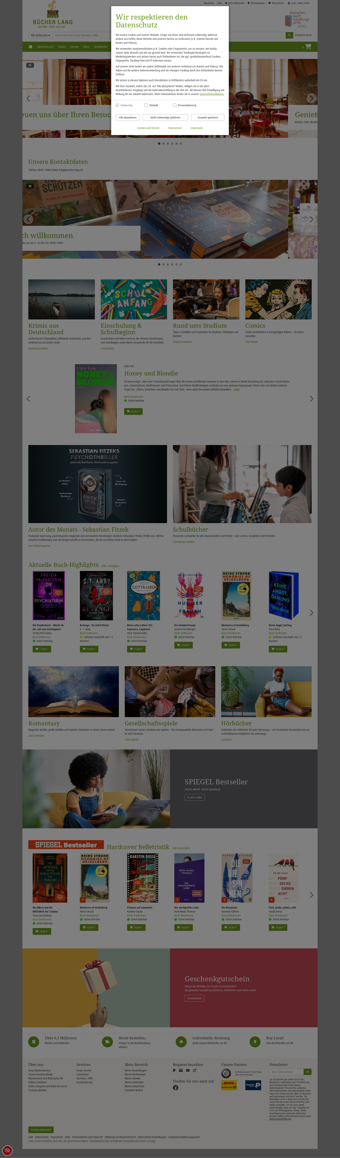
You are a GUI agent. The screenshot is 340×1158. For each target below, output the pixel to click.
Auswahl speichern (208, 117)
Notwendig (126, 105)
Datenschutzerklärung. (212, 94)
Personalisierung (187, 105)
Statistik (153, 105)
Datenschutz (175, 128)
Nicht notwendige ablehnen (165, 117)
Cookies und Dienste (148, 128)
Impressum (196, 128)
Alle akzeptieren (128, 117)
